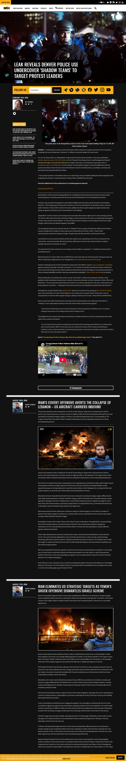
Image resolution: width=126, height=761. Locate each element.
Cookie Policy (66, 758)
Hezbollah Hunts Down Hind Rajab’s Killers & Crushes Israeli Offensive (23, 146)
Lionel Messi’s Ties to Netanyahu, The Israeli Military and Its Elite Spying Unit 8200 (24, 139)
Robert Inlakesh (30, 404)
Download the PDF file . (46, 189)
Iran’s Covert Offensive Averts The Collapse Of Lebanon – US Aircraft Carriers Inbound (74, 404)
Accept (120, 757)
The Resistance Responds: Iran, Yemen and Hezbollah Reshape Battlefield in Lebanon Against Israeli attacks (24, 153)
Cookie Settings (110, 757)
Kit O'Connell (29, 102)
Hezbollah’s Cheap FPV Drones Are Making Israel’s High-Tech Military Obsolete (23, 162)
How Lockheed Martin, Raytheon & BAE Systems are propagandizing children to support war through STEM (24, 130)
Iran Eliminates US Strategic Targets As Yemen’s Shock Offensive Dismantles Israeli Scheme (74, 588)
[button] (101, 2)
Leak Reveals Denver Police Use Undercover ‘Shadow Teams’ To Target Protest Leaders (46, 70)
